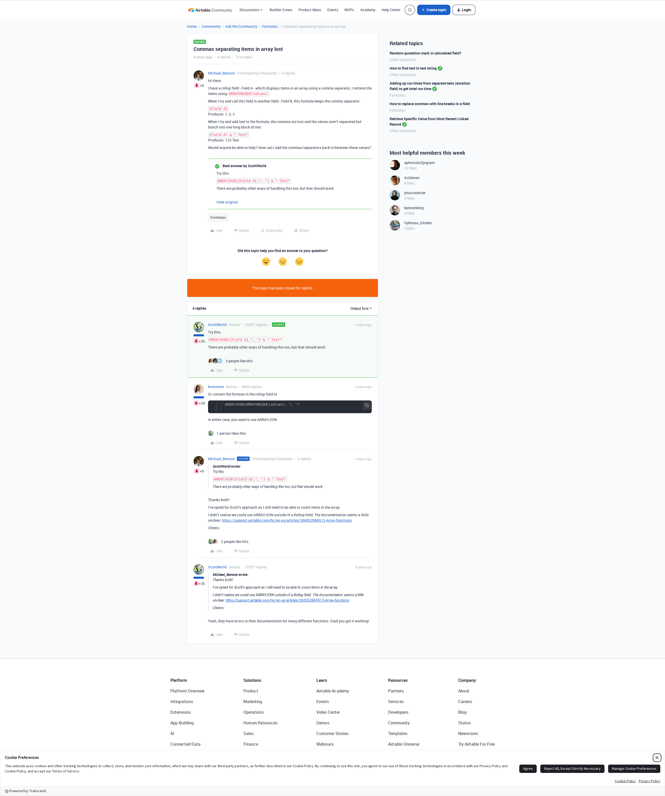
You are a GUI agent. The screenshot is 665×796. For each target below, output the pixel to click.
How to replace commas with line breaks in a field (430, 103)
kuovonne (216, 386)
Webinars (325, 744)
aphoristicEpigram (419, 162)
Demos (322, 723)
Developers (398, 712)
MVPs (349, 9)
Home (192, 26)
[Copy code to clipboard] (367, 405)
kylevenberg (414, 207)
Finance (250, 744)
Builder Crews (281, 9)
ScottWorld (217, 324)
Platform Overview (187, 691)
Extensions (180, 712)
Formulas (270, 26)
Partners (396, 691)
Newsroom (468, 733)
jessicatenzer (415, 192)
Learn (321, 680)
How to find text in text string (413, 68)
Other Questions (403, 59)
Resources (398, 680)
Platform (178, 680)
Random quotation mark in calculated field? (425, 53)
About (463, 691)
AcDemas (412, 177)
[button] (433, 10)
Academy (367, 9)
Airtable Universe (403, 744)
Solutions (252, 680)
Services (396, 701)
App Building (182, 723)
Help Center (391, 9)
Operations (253, 712)
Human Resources (260, 723)
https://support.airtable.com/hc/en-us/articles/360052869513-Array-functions (287, 520)
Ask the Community (241, 26)
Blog (462, 712)
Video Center (328, 712)
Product (250, 691)
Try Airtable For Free (476, 744)
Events (332, 9)
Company (467, 680)
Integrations (181, 701)
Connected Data (185, 744)
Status (464, 723)
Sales (248, 733)
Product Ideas (309, 9)
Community (211, 26)
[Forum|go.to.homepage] (210, 10)
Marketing (252, 701)
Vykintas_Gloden (418, 222)
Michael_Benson (221, 73)
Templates (397, 733)
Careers (465, 701)
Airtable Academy (332, 691)
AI (172, 733)
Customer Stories (332, 733)
